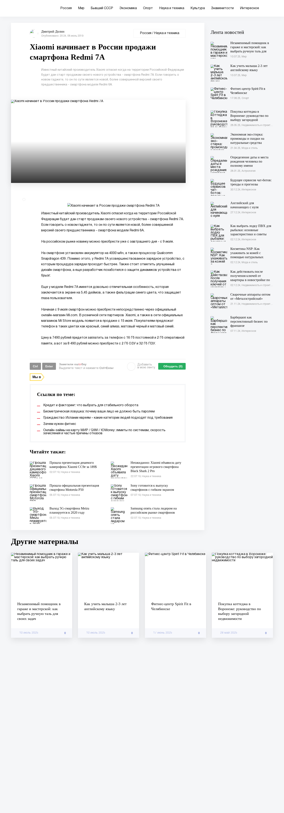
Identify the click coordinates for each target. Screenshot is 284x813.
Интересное (249, 8)
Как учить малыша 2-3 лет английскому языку (105, 606)
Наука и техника (171, 8)
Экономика (128, 8)
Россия (66, 8)
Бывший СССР (102, 8)
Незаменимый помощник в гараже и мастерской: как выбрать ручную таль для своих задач (39, 611)
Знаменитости (222, 8)
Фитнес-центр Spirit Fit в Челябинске (171, 606)
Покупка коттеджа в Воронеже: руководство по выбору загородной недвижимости (239, 611)
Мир (81, 8)
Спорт (148, 8)
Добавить (146, 366)
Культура (197, 8)
